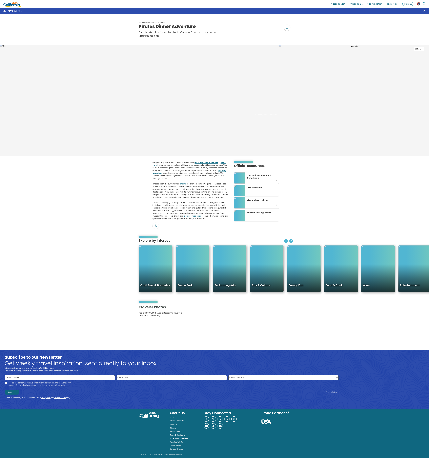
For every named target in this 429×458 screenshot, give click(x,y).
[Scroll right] (291, 241)
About (172, 417)
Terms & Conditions (177, 435)
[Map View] (354, 80)
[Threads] (227, 419)
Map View (420, 49)
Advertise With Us (176, 442)
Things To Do (356, 3)
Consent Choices (176, 449)
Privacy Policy (331, 392)
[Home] (12, 4)
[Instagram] (281, 312)
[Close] (426, 11)
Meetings (173, 424)
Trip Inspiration (374, 3)
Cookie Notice (175, 446)
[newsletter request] (220, 426)
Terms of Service (60, 398)
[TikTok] (213, 426)
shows (183, 184)
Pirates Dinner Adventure (206, 162)
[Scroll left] (286, 241)
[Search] (424, 3)
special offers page (192, 216)
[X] (213, 419)
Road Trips (392, 3)
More (406, 3)
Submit (11, 392)
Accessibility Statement (179, 438)
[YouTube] (287, 312)
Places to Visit (338, 3)
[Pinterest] (284, 312)
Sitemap (173, 428)
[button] (287, 28)
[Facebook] (206, 419)
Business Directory (177, 421)
